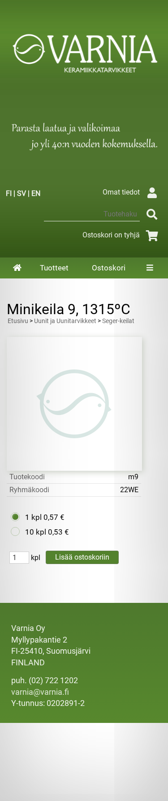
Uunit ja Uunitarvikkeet (65, 321)
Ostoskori (108, 267)
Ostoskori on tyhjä (111, 235)
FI (9, 193)
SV (21, 193)
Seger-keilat (118, 321)
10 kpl (35, 531)
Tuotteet (54, 267)
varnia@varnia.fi (40, 692)
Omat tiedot (121, 192)
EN (35, 193)
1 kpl (33, 517)
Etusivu (18, 321)
